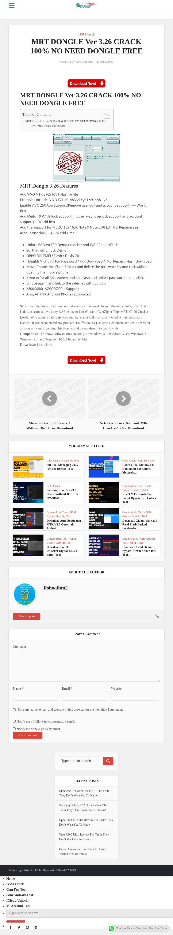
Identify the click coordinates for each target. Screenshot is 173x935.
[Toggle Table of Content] (104, 115)
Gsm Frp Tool (63, 516)
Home (10, 878)
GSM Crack (86, 34)
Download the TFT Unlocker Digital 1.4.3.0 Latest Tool (62, 551)
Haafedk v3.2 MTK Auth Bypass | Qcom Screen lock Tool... (139, 551)
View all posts (26, 616)
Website (116, 688)
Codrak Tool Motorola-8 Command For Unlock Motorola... (138, 468)
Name (18, 688)
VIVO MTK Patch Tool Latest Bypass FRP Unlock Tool (139, 498)
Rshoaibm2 (107, 61)
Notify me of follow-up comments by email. (45, 721)
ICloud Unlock (17, 900)
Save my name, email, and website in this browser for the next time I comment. (70, 709)
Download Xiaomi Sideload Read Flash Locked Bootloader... (139, 524)
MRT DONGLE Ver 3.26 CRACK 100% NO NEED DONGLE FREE (67, 121)
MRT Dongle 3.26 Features (51, 125)
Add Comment (84, 61)
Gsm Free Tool (70, 460)
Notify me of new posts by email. (38, 729)
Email (67, 688)
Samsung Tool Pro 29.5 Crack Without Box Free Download (62, 494)
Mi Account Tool (18, 906)
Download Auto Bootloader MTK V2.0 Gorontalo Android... (64, 524)
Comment (19, 646)
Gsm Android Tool (132, 485)
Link (49, 344)
